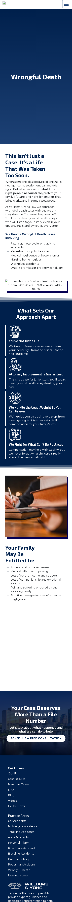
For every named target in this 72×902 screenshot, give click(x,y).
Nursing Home (18, 875)
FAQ (11, 789)
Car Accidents (17, 821)
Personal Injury (18, 842)
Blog (11, 795)
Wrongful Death (19, 870)
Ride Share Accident (21, 848)
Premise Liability (18, 859)
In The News (16, 806)
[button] (66, 4)
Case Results (16, 778)
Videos (12, 800)
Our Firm (14, 773)
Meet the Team (18, 784)
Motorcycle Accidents (22, 826)
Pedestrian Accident (21, 864)
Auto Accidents (18, 837)
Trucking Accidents (21, 832)
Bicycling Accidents (21, 853)
